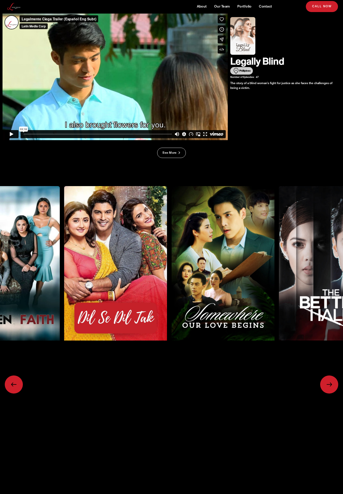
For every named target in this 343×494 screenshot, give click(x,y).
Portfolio (244, 6)
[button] (14, 384)
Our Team (222, 6)
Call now (322, 6)
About (202, 6)
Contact (265, 6)
